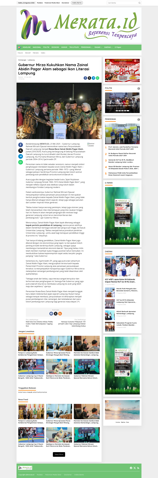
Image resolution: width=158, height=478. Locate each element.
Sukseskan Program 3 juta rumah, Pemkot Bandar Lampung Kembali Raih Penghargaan (126, 324)
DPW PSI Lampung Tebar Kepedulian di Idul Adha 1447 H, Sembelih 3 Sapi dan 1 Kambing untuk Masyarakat (120, 104)
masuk (29, 392)
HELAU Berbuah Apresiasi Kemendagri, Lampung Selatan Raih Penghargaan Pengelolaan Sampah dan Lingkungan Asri (126, 313)
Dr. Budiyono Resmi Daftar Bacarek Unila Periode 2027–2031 (122, 154)
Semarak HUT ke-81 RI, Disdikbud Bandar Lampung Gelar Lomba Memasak (121, 161)
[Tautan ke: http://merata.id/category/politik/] (138, 88)
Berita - (123, 422)
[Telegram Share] (93, 78)
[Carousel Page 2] (119, 110)
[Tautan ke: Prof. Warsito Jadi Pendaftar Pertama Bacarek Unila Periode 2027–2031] (122, 134)
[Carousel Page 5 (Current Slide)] (128, 110)
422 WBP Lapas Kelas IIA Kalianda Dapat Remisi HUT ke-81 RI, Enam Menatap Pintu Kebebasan (120, 280)
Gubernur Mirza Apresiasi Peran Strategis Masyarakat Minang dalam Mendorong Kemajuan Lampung (58, 354)
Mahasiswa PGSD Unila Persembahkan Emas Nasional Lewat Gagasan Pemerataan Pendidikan (123, 174)
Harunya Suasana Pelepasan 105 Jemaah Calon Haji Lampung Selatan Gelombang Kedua (72, 323)
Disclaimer (68, 475)
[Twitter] (55, 313)
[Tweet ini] (89, 78)
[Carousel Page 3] (122, 110)
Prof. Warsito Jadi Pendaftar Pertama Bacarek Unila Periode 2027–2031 (123, 148)
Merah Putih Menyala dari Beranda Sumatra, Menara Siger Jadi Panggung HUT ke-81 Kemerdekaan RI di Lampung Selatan (127, 290)
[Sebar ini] (85, 78)
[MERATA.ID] (79, 25)
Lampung (21, 79)
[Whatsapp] (97, 78)
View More (59, 454)
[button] (139, 3)
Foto (127, 422)
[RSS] (60, 313)
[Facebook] (51, 313)
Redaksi (40, 475)
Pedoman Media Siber (53, 475)
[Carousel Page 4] (125, 110)
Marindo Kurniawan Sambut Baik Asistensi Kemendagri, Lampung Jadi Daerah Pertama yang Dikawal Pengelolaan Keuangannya (86, 354)
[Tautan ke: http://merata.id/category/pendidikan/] (138, 119)
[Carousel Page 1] (117, 110)
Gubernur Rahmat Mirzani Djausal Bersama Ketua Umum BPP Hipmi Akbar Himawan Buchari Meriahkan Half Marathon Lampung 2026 (85, 377)
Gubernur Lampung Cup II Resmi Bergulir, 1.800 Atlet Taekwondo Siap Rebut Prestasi (30, 377)
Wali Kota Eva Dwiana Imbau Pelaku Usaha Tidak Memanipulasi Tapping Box (39, 323)
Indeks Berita (79, 475)
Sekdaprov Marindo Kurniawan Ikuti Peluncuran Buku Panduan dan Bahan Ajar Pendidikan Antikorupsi (58, 377)
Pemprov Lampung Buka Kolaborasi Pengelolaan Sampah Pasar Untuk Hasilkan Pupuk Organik (31, 354)
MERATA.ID (44, 144)
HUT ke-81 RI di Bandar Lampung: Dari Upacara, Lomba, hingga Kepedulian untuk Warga (126, 301)
